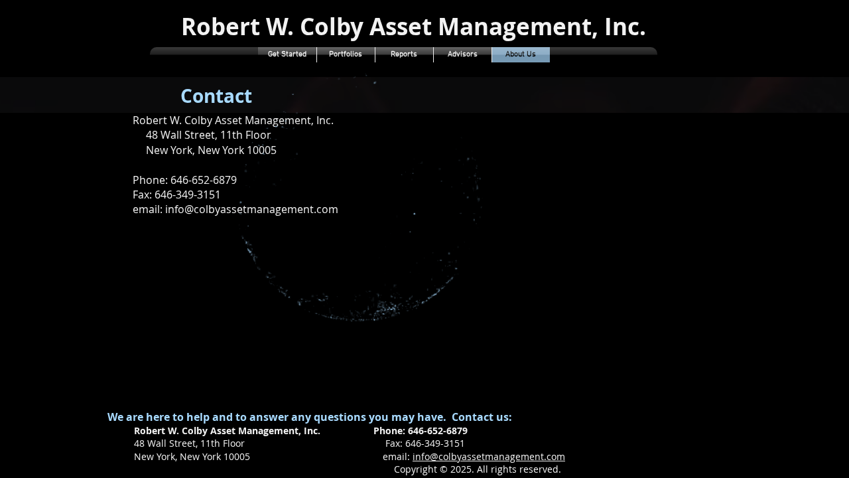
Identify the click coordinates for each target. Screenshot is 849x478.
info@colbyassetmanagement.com (489, 456)
